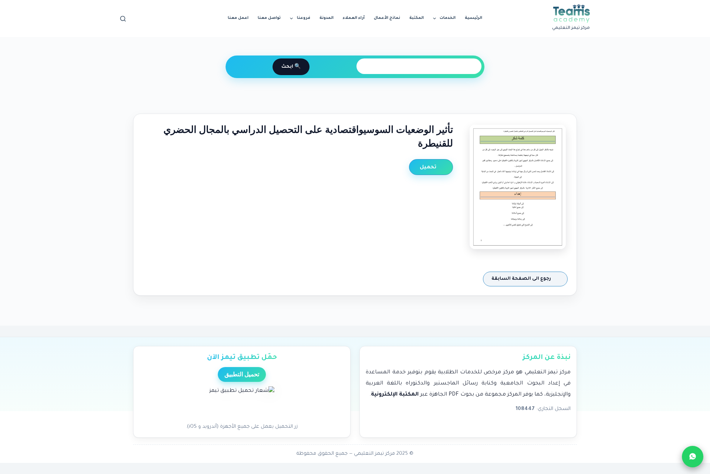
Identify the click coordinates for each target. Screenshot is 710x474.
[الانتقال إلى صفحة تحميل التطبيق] (241, 402)
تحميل (429, 167)
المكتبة (416, 18)
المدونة (327, 18)
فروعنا (303, 18)
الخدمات (448, 18)
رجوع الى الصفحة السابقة (521, 279)
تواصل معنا (269, 18)
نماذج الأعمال (387, 18)
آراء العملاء (354, 18)
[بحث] (123, 18)
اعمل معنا (238, 18)
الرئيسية (473, 18)
